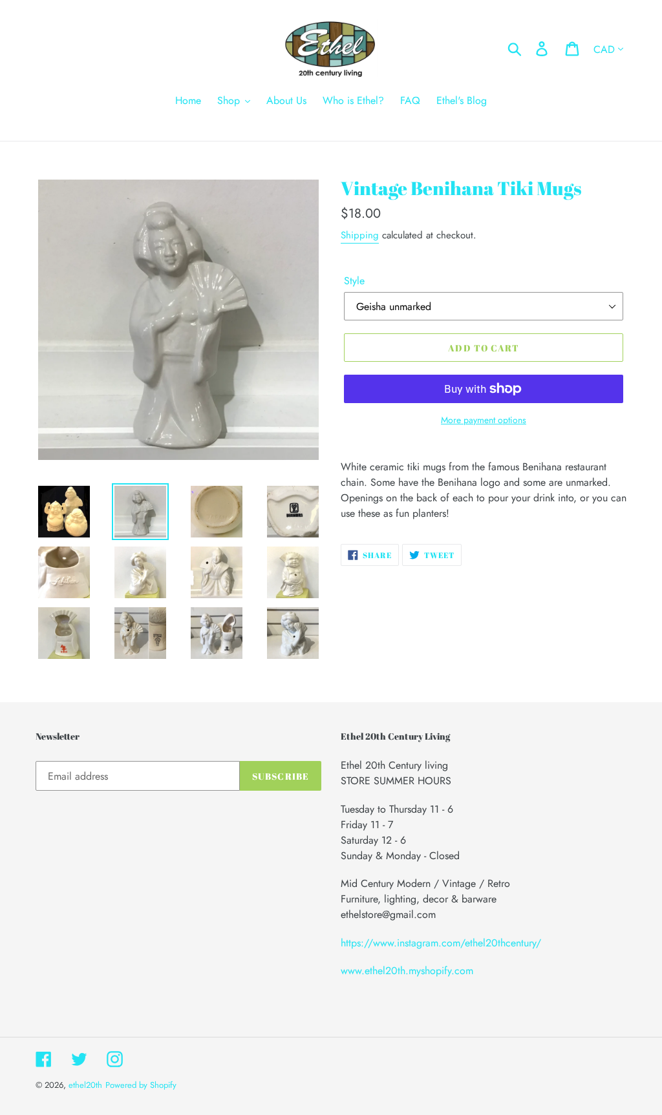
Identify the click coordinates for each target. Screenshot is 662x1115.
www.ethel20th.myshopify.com (407, 970)
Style (354, 280)
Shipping (360, 235)
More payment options (483, 419)
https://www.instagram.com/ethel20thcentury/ (441, 942)
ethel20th (85, 1085)
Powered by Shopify (140, 1085)
